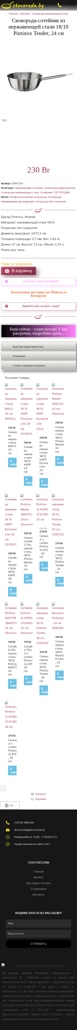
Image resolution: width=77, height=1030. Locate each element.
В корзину (15, 462)
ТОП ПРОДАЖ (62, 192)
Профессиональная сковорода (28, 197)
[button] (71, 5)
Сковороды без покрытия (50, 201)
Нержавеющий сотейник (28, 188)
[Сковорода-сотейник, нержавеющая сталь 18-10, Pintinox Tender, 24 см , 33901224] (38, 76)
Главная (13, 13)
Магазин (25, 13)
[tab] (38, 346)
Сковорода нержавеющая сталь (50, 13)
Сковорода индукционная (59, 188)
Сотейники (46, 192)
